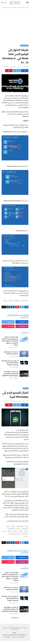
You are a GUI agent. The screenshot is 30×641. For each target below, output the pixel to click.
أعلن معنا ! (21, 637)
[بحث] (2, 2)
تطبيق (15, 531)
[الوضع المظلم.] (5, 2)
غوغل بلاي (25, 533)
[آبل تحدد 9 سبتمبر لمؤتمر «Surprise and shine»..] (24, 354)
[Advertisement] (15, 26)
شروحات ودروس (20, 7)
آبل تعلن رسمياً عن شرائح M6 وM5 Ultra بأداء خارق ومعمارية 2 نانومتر (10, 362)
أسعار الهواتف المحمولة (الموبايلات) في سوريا (14, 634)
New (13, 526)
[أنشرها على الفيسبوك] (24, 70)
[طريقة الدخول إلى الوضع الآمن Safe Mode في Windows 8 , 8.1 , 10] (15, 83)
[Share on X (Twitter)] (16, 70)
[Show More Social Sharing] (3, 70)
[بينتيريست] (9, 70)
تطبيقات (10, 531)
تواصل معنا (7, 637)
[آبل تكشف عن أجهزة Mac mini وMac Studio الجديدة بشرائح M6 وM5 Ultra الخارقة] (24, 374)
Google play (20, 526)
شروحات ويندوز (13, 7)
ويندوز (5, 300)
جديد (4, 531)
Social (8, 526)
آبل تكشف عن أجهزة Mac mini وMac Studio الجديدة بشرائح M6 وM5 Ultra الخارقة (10, 373)
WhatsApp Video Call (14, 528)
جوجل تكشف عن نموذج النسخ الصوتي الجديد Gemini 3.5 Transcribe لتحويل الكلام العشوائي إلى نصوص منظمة (10, 341)
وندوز (10, 300)
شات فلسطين (15, 617)
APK (26, 526)
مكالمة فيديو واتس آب (14, 533)
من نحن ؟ (14, 637)
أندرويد (26, 531)
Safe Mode (25, 300)
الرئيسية (26, 7)
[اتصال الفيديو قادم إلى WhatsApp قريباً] (15, 417)
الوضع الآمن (17, 300)
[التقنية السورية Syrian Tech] (15, 2)
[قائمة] (27, 2)
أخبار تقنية (25, 388)
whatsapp (25, 528)
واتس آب (25, 536)
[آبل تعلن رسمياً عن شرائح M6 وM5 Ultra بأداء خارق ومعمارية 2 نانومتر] (24, 363)
